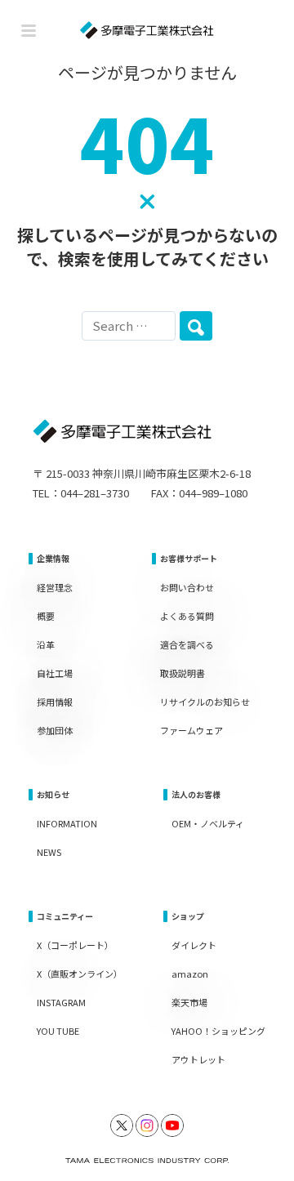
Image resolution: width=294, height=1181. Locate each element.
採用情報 (55, 701)
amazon (190, 973)
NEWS (49, 851)
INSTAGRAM (61, 1002)
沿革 (46, 644)
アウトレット (198, 1059)
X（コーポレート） (75, 944)
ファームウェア (191, 730)
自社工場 (55, 673)
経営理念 (55, 587)
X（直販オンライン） (79, 973)
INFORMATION (67, 823)
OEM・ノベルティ (208, 823)
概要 (46, 615)
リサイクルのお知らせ (205, 701)
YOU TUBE (58, 1030)
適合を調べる (187, 644)
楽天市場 (189, 1002)
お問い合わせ (187, 587)
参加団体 (55, 730)
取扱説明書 (182, 673)
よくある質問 (187, 615)
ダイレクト (194, 944)
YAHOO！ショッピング (218, 1030)
